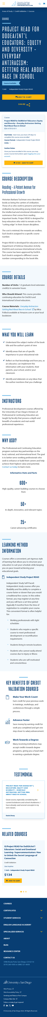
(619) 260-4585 (9, 964)
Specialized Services (14, 931)
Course (5, 19)
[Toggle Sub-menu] (41, 910)
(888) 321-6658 (24, 964)
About (7, 938)
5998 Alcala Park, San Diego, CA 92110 (19, 962)
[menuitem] (23, 904)
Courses (8, 903)
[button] (21, 891)
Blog (6, 945)
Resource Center (12, 951)
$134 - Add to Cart (25, 163)
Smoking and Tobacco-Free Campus (15, 995)
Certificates (10, 910)
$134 (8, 874)
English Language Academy (17, 925)
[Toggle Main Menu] (3, 3)
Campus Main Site (9, 999)
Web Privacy (8, 989)
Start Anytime (8, 866)
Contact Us (9, 957)
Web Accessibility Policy (11, 992)
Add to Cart (24, 97)
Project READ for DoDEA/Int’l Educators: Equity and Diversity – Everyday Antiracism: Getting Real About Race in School (20, 790)
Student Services (12, 918)
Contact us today (9, 466)
